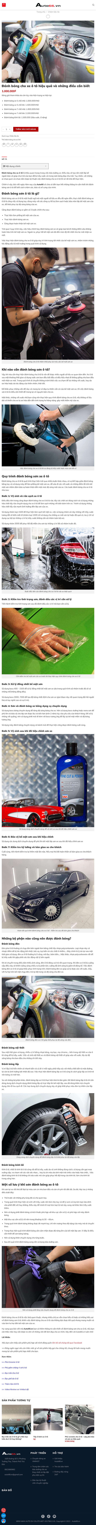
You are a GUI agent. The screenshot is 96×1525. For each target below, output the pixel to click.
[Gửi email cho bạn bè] (16, 145)
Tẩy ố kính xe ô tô (40, 1437)
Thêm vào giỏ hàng (26, 129)
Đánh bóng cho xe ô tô (12, 173)
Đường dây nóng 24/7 (61, 1473)
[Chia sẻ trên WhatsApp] (4, 145)
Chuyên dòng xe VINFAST (39, 1459)
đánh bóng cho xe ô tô (12, 140)
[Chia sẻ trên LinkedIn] (25, 145)
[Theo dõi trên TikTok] (48, 1516)
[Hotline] (3, 1510)
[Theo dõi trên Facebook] (43, 1516)
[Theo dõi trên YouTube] (54, 1516)
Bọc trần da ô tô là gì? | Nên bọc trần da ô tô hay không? (15, 1438)
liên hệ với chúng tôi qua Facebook (67, 1343)
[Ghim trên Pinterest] (21, 145)
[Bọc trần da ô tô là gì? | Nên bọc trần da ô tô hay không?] (16, 1419)
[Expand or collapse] (45, 166)
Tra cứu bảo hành (61, 1466)
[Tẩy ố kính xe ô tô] (48, 1419)
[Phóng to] (5, 80)
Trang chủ (41, 12)
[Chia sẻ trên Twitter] (12, 145)
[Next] (94, 1425)
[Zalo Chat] (3, 1515)
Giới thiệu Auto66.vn (58, 1459)
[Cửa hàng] (3, 1521)
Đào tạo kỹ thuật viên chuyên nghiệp (40, 1481)
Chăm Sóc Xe (53, 12)
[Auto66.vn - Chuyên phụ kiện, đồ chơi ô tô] (48, 5)
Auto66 (40, 184)
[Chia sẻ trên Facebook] (8, 145)
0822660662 (10, 1469)
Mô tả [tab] (4, 159)
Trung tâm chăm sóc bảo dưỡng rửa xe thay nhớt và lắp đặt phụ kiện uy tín (40, 1470)
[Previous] (2, 1425)
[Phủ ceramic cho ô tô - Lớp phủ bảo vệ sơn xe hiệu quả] (79, 1419)
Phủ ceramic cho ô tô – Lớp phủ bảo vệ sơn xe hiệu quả (79, 1438)
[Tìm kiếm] (93, 5)
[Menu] (4, 5)
